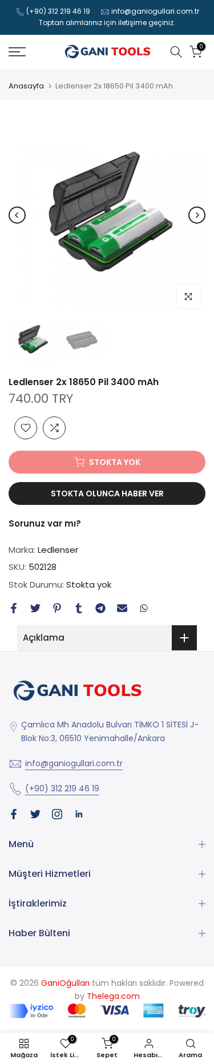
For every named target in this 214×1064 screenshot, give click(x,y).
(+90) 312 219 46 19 (58, 11)
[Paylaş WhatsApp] (144, 608)
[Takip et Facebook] (14, 814)
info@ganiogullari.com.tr (155, 11)
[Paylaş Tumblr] (79, 608)
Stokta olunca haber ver (107, 493)
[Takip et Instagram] (57, 814)
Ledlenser (58, 550)
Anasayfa (26, 86)
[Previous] (17, 215)
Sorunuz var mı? (45, 523)
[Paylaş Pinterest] (57, 608)
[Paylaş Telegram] (100, 608)
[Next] (196, 215)
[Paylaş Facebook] (14, 608)
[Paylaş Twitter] (35, 608)
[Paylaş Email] (122, 608)
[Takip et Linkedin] (79, 814)
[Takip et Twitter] (35, 814)
